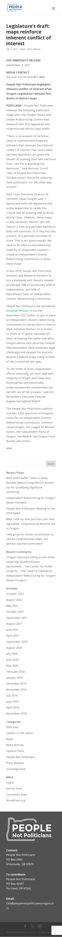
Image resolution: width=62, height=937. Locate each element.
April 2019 (12, 707)
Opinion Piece (15, 751)
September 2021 (17, 618)
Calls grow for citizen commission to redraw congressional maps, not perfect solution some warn (30, 539)
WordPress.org (15, 800)
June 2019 (12, 701)
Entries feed (14, 788)
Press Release (33, 49)
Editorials (12, 727)
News (23, 49)
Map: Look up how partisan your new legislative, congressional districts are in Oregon (30, 523)
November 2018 (16, 713)
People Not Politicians (20, 757)
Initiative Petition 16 (19, 310)
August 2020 (14, 648)
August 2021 (14, 623)
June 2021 (12, 630)
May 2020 (12, 665)
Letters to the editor (19, 733)
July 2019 (11, 695)
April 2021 (12, 635)
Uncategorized (15, 769)
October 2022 (15, 594)
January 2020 (14, 677)
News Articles (15, 745)
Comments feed (16, 794)
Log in (10, 782)
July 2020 (11, 653)
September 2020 (17, 641)
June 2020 (12, 659)
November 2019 (16, 689)
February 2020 (15, 671)
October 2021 (15, 612)
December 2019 (16, 683)
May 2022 (12, 605)
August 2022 (14, 600)
